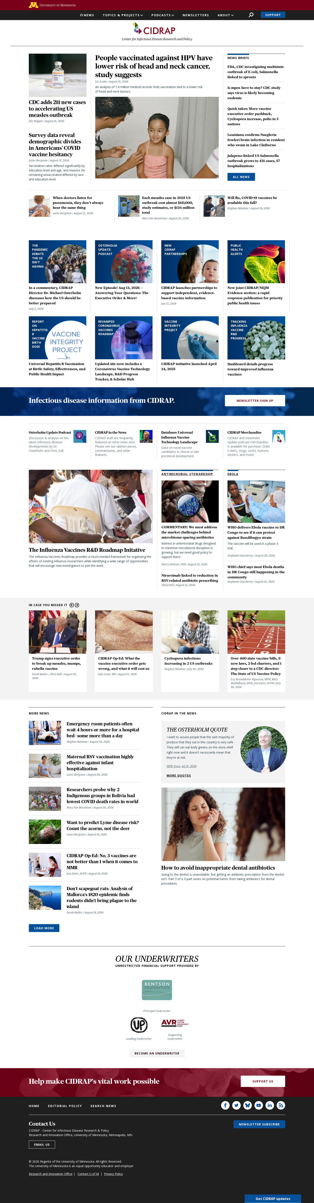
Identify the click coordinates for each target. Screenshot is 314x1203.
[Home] (153, 28)
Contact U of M (88, 1174)
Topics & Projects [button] (121, 15)
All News (241, 177)
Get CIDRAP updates (273, 1198)
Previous (71, 605)
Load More (44, 928)
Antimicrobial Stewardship (187, 474)
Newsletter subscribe (259, 1124)
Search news (103, 1106)
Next (77, 605)
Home (34, 1106)
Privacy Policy (113, 1174)
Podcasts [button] (161, 15)
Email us (42, 1145)
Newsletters (196, 15)
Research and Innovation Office (50, 1174)
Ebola (232, 474)
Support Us (262, 1081)
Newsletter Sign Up (255, 401)
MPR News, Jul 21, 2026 (182, 766)
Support (273, 15)
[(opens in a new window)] (52, 5)
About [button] (224, 15)
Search (251, 15)
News (89, 15)
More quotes (179, 775)
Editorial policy (65, 1106)
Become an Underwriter (157, 1053)
